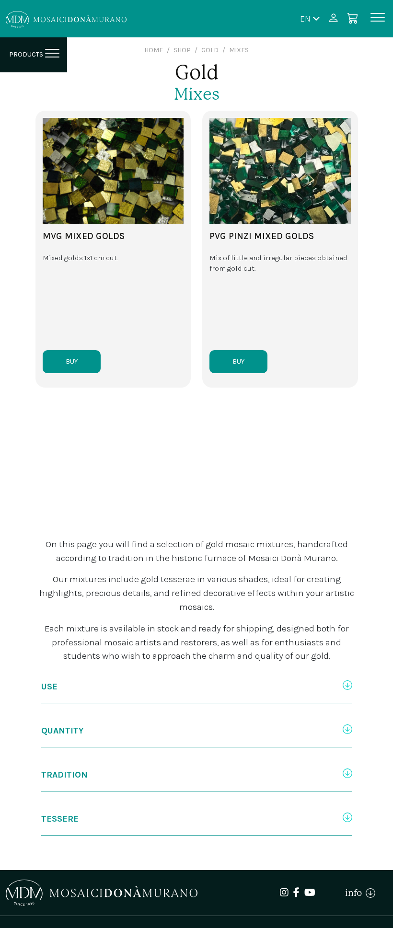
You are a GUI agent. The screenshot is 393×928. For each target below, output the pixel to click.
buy (72, 361)
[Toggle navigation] (377, 19)
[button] (310, 18)
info (355, 892)
